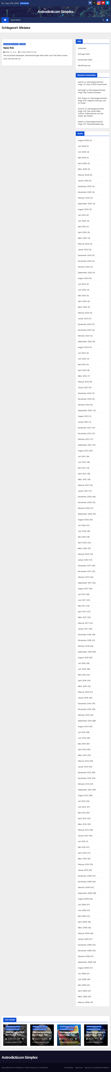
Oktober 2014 (83, 715)
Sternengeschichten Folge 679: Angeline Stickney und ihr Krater (92, 100)
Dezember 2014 (84, 703)
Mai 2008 (82, 985)
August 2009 (83, 899)
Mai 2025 (82, 227)
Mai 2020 (82, 537)
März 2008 (82, 996)
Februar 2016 (83, 692)
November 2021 (84, 433)
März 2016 (82, 686)
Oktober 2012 (83, 784)
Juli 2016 (82, 663)
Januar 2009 (83, 939)
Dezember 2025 (85, 186)
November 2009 (85, 882)
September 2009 (85, 893)
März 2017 (82, 617)
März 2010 (82, 859)
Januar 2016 (83, 698)
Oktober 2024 (84, 267)
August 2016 (83, 657)
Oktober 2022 (84, 405)
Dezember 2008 (85, 945)
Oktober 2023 (84, 336)
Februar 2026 (83, 175)
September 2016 (85, 652)
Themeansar (43, 1067)
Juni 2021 (82, 462)
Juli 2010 (82, 841)
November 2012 (84, 778)
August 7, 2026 (67, 1039)
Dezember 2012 (84, 772)
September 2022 (85, 410)
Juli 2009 (82, 905)
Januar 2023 (83, 387)
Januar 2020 (83, 560)
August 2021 (83, 451)
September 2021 (85, 445)
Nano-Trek (8, 48)
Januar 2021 (83, 491)
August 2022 (83, 416)
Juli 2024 (82, 284)
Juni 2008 (82, 979)
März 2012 (82, 824)
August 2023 (83, 347)
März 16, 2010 (11, 52)
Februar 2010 (83, 864)
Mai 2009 (82, 916)
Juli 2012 (82, 801)
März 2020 (82, 548)
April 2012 (82, 818)
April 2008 (82, 991)
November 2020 (85, 502)
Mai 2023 (82, 364)
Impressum (79, 1067)
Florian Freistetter (28, 52)
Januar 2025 (83, 249)
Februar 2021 (83, 485)
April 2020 (82, 543)
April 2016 (82, 680)
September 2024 (85, 272)
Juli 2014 (82, 732)
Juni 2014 (82, 738)
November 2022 (85, 399)
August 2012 (83, 795)
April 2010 (82, 853)
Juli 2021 (82, 456)
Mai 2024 (82, 295)
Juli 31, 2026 (93, 1039)
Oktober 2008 (84, 956)
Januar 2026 (83, 181)
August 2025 (83, 209)
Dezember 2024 (85, 255)
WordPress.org (84, 65)
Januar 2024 (83, 318)
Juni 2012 (82, 807)
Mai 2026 (82, 158)
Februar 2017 (83, 623)
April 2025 (82, 232)
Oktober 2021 (83, 439)
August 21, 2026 (14, 1039)
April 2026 (82, 163)
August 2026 (83, 140)
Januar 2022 (83, 422)
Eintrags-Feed (84, 54)
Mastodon (15, 20)
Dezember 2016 (84, 634)
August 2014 (83, 726)
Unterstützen (68, 1067)
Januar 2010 (83, 870)
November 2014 (84, 709)
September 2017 (85, 583)
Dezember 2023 (85, 324)
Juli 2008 (82, 973)
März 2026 (82, 169)
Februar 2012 (83, 830)
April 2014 (82, 749)
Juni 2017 (82, 600)
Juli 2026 (82, 146)
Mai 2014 (82, 744)
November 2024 (85, 261)
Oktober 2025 (84, 198)
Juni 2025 (82, 221)
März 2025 (82, 238)
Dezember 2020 (85, 497)
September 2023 (85, 341)
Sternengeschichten (12, 1029)
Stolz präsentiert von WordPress (13, 1067)
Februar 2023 (83, 382)
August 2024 (83, 278)
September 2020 (85, 514)
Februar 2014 (83, 761)
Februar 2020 (83, 554)
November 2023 (85, 330)
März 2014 (82, 755)
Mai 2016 (82, 675)
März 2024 (82, 307)
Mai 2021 (82, 468)
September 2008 (85, 962)
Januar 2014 (83, 767)
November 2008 (85, 950)
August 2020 (83, 520)
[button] (103, 20)
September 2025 (85, 204)
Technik (22, 44)
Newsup (33, 1067)
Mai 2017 (82, 606)
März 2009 (82, 928)
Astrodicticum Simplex (55, 12)
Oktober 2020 (84, 508)
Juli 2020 (82, 525)
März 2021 (82, 479)
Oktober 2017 (83, 577)
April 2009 (82, 922)
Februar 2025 (83, 244)
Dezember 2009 (85, 876)
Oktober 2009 (84, 887)
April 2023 (82, 370)
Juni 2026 (82, 152)
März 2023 (82, 376)
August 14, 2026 (41, 1039)
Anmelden (82, 48)
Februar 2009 (83, 933)
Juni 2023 (82, 359)
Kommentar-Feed (85, 60)
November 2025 (85, 192)
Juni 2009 (82, 910)
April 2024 (82, 301)
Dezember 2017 (84, 566)
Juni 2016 (82, 669)
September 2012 (85, 790)
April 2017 (82, 611)
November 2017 (84, 571)
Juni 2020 (82, 531)
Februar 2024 (83, 313)
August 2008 (83, 968)
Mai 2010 (82, 847)
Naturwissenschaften (11, 44)
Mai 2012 (82, 813)
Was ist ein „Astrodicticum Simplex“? (97, 1067)
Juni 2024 (82, 290)
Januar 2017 (83, 629)
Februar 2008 (83, 1002)
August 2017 (83, 588)
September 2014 (85, 721)
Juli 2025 (82, 215)
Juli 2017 (81, 594)
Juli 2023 (82, 353)
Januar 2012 (83, 836)
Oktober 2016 (83, 646)
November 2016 (84, 640)
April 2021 (82, 474)
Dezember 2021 (84, 428)
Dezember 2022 (85, 393)
